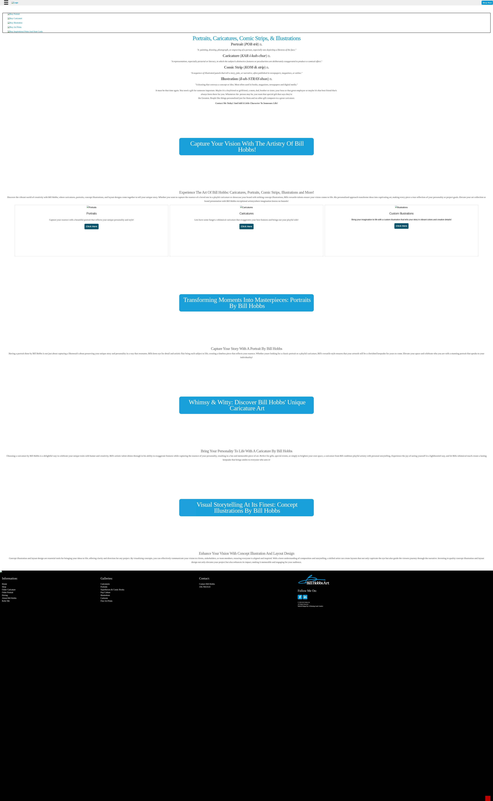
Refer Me (6, 601)
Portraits (104, 587)
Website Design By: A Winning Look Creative (310, 606)
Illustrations (105, 595)
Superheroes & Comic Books (112, 590)
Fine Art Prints (106, 601)
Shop (4, 587)
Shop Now (487, 3)
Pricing (5, 595)
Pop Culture (105, 592)
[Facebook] (300, 597)
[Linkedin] (305, 597)
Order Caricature (9, 590)
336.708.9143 (204, 587)
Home (4, 584)
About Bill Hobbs (9, 598)
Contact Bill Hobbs (207, 584)
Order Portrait (7, 592)
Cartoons (104, 598)
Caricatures (105, 584)
